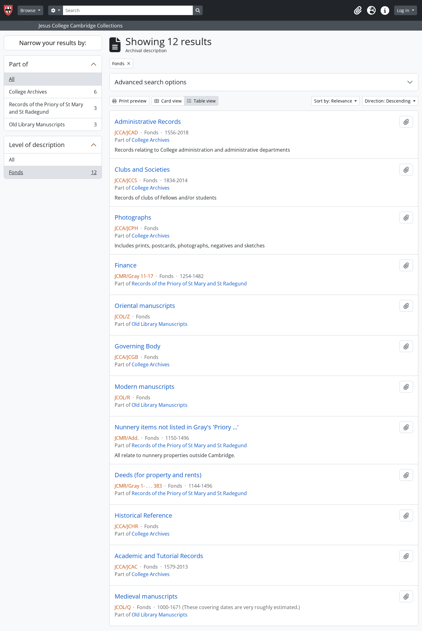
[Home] (11, 10)
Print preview (132, 101)
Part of (18, 64)
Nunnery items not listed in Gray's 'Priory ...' (176, 427)
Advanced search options (151, 82)
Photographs (133, 217)
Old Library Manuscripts (53, 126)
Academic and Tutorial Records (159, 556)
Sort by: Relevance (333, 101)
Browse (28, 10)
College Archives (53, 93)
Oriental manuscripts (145, 305)
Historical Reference (143, 515)
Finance (126, 265)
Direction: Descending (388, 101)
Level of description (37, 145)
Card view (171, 101)
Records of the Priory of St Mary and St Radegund (53, 108)
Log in (404, 10)
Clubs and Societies (142, 169)
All (12, 79)
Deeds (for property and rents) (158, 475)
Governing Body (137, 346)
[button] (358, 10)
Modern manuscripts (145, 386)
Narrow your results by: (52, 43)
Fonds (53, 174)
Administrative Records (148, 121)
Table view (204, 101)
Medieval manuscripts (146, 596)
